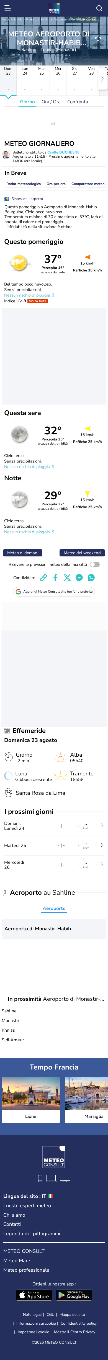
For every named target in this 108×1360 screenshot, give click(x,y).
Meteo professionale (26, 1270)
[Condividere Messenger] (79, 577)
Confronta (77, 102)
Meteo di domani (22, 553)
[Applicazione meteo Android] (74, 1296)
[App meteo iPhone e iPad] (34, 1296)
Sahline (45, 20)
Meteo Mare (16, 1260)
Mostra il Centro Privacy (74, 1332)
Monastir (31, 20)
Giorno (27, 102)
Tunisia (18, 20)
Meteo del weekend (82, 553)
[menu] (8, 8)
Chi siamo (14, 1215)
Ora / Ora (51, 102)
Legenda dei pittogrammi (31, 1233)
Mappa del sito (72, 1314)
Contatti (12, 1224)
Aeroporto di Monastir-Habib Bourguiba (79, 20)
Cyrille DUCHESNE (63, 152)
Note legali (32, 1314)
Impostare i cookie (33, 1332)
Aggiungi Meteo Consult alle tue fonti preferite (57, 591)
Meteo (6, 20)
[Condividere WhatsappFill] (91, 577)
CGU (51, 1314)
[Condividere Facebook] (55, 577)
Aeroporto (54, 908)
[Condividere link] (43, 577)
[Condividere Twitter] (67, 577)
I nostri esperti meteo (27, 1205)
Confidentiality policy (79, 1323)
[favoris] (98, 38)
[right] (102, 79)
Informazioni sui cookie (36, 1323)
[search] (99, 8)
